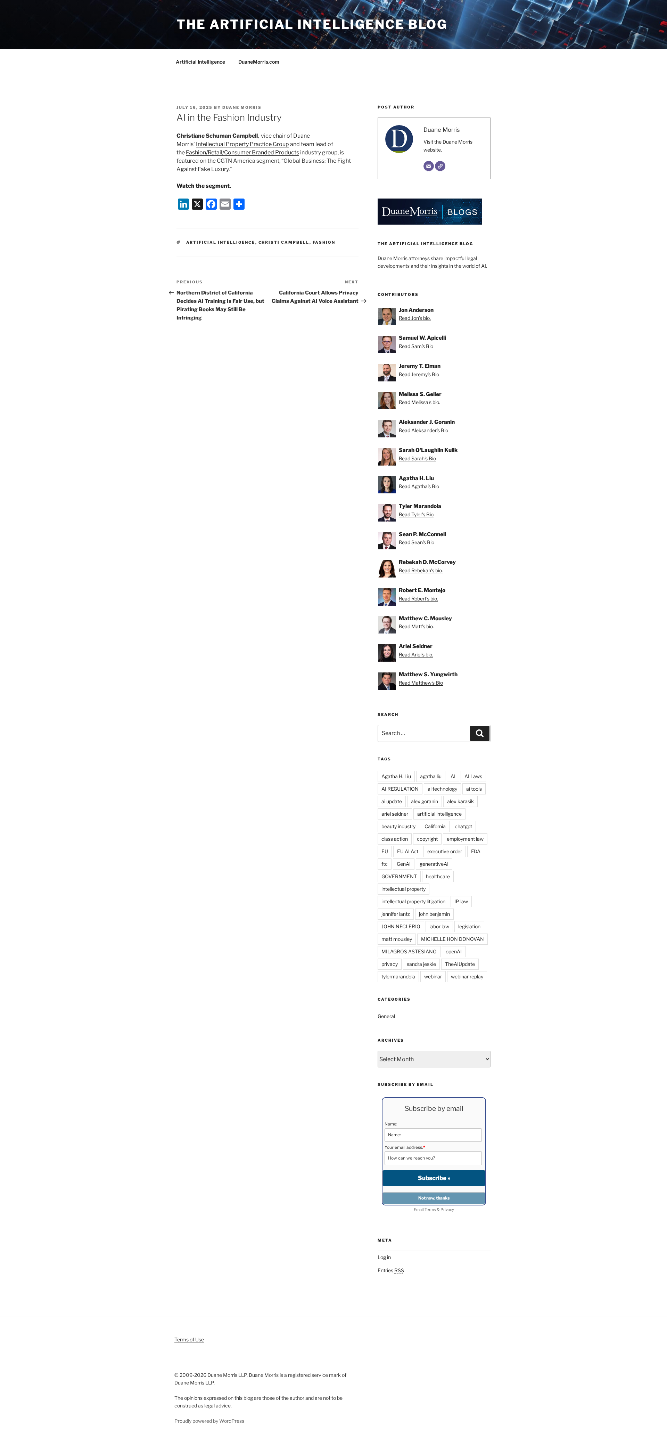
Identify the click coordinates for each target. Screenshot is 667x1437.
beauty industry (398, 826)
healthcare (438, 876)
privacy (389, 964)
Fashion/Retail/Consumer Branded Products (242, 152)
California (435, 826)
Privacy (447, 1209)
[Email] (428, 166)
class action (394, 839)
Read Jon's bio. (415, 318)
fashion (324, 242)
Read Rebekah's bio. (421, 570)
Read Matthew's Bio (421, 683)
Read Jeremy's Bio (419, 374)
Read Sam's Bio (416, 346)
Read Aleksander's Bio (423, 430)
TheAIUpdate (460, 964)
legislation (469, 926)
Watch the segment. (203, 186)
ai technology (442, 789)
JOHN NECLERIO (400, 926)
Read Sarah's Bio (417, 458)
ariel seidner (394, 814)
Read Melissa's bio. (419, 402)
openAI (454, 951)
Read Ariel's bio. (416, 654)
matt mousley (396, 939)
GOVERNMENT (399, 876)
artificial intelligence (220, 242)
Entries (391, 1270)
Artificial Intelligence (200, 62)
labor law (439, 926)
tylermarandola (398, 976)
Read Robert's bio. (418, 599)
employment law (465, 839)
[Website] (440, 166)
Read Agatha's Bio (419, 486)
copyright (427, 839)
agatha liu (431, 776)
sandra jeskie (421, 964)
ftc (384, 864)
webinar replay (467, 976)
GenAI (404, 864)
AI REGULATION (400, 789)
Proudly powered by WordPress (209, 1421)
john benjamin (434, 914)
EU (384, 851)
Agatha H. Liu (396, 776)
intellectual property (403, 889)
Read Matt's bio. (416, 626)
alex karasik (460, 801)
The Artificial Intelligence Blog (311, 24)
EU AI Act (407, 851)
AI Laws (473, 776)
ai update (391, 801)
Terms (430, 1209)
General (386, 1016)
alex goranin (424, 801)
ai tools (474, 789)
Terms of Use (189, 1339)
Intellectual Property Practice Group (242, 144)
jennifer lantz (395, 914)
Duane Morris (242, 107)
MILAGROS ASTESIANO (409, 951)
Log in (384, 1257)
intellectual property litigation (413, 901)
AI (453, 776)
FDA (475, 851)
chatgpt (463, 826)
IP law (461, 901)
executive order (444, 851)
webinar (433, 976)
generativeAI (434, 864)
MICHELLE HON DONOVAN (452, 939)
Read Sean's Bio (416, 542)
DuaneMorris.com (258, 62)
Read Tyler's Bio (416, 514)
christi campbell (284, 242)
